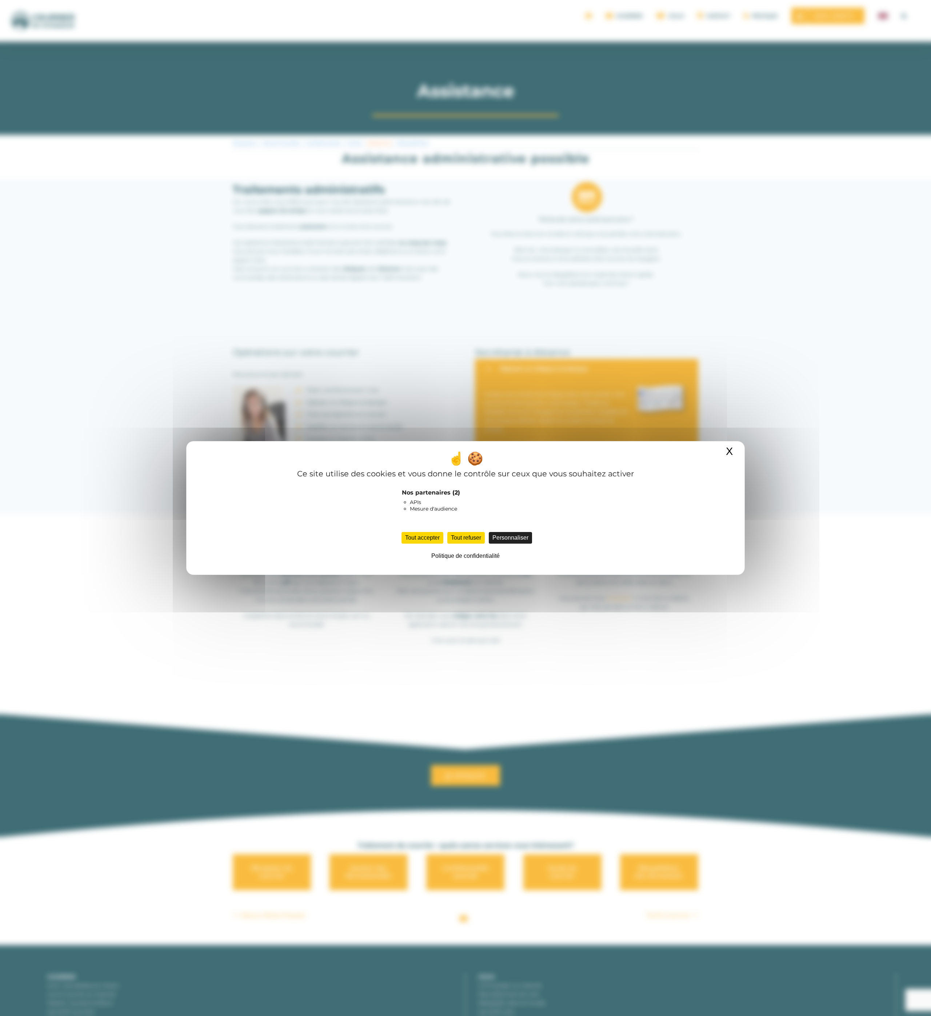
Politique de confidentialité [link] (465, 556)
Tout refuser (466, 538)
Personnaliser (510, 538)
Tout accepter (422, 538)
